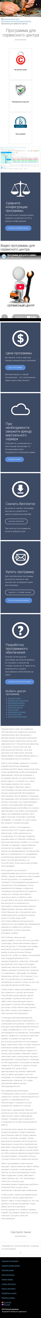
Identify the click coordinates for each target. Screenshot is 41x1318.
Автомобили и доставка (17, 712)
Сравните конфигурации (18, 228)
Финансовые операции (16, 703)
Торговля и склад (14, 698)
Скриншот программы (10, 1261)
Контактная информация (18, 600)
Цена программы (15, 367)
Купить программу (8, 1289)
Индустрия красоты (15, 707)
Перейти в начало (8, 1298)
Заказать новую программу (19, 682)
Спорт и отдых (13, 710)
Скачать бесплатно (16, 521)
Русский (7, 1305)
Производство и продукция (18, 701)
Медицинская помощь (16, 705)
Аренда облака (14, 459)
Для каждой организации (17, 717)
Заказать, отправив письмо (20, 592)
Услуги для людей (14, 714)
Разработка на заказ (9, 1293)
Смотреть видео (8, 1270)
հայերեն (7, 1302)
